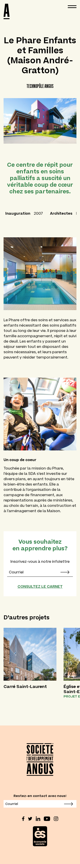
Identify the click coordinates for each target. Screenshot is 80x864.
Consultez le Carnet (40, 586)
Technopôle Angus (40, 86)
